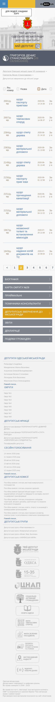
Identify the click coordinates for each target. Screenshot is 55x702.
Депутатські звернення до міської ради (24, 313)
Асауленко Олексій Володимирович (18, 371)
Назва (23, 89)
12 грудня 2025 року (12, 470)
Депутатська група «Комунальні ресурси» (20, 531)
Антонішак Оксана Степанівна (16, 374)
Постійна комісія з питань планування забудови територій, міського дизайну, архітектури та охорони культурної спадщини (25, 502)
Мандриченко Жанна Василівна (16, 367)
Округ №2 (8, 397)
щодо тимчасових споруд (23, 118)
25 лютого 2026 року (12, 467)
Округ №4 (8, 403)
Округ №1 (8, 393)
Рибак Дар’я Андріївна (13, 364)
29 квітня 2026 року (11, 460)
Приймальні (13, 295)
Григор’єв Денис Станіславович (17, 75)
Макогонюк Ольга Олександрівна (17, 381)
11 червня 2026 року (12, 457)
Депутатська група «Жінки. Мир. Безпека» (21, 534)
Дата (43, 89)
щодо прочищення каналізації (23, 195)
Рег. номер (10, 89)
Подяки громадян (18, 338)
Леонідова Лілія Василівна (14, 377)
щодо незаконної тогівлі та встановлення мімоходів (24, 231)
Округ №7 (8, 413)
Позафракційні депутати (14, 444)
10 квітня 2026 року (11, 464)
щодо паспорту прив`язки (22, 178)
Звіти (8, 322)
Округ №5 (8, 407)
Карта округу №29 (17, 287)
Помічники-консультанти (23, 303)
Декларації (12, 330)
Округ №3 (8, 400)
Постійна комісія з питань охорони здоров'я (21, 488)
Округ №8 (8, 417)
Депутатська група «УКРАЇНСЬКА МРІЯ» (20, 538)
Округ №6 (8, 410)
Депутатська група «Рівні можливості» (19, 527)
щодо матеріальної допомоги (24, 148)
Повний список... (10, 384)
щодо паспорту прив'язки (22, 102)
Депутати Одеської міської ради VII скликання (24, 71)
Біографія (11, 279)
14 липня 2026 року (12, 454)
